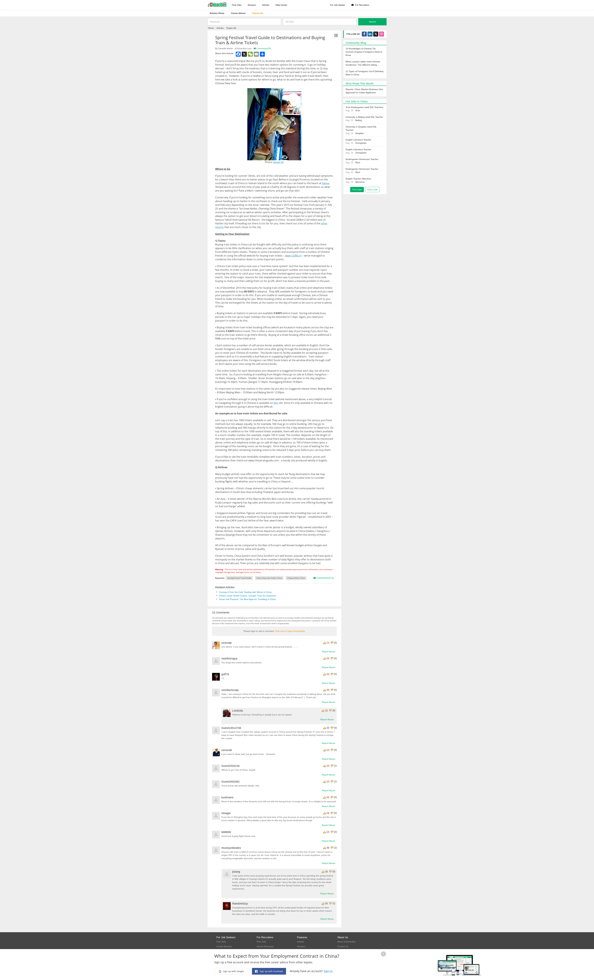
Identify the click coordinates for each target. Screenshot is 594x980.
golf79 (225, 674)
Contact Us (342, 946)
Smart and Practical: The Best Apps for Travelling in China (247, 599)
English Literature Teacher (358, 139)
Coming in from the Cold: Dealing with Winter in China (245, 592)
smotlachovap (230, 690)
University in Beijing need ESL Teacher (364, 117)
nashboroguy (229, 658)
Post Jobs (261, 941)
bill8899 (226, 832)
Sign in (328, 971)
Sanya (325, 183)
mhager (226, 813)
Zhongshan (360, 143)
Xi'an (357, 110)
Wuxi (357, 162)
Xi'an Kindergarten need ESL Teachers (364, 107)
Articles (265, 5)
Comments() (263, 48)
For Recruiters (361, 5)
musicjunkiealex (231, 847)
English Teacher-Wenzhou (358, 178)
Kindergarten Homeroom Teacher (362, 159)
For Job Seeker (337, 5)
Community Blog (356, 42)
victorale (226, 642)
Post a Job (372, 189)
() (328, 642)
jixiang (236, 871)
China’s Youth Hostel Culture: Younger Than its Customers (247, 595)
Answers (252, 5)
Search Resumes (265, 946)
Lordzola (237, 710)
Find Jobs (236, 5)
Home (211, 28)
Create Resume (224, 946)
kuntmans (227, 797)
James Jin (278, 162)
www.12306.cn (293, 255)
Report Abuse (328, 651)
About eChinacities (346, 941)
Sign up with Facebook (271, 971)
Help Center (281, 5)
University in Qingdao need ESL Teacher (361, 128)
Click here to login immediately (290, 631)
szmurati (226, 750)
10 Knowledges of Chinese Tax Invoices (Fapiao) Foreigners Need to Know (364, 51)
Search (372, 21)
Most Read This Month (360, 83)
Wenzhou (360, 182)
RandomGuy (240, 903)
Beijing (358, 120)
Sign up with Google (233, 971)
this (276, 403)
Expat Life (231, 28)
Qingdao (359, 133)
